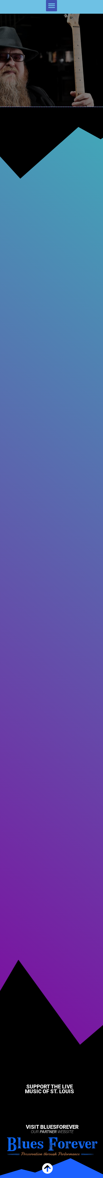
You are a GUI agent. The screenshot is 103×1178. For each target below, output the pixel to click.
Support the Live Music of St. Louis (49, 1089)
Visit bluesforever (52, 1127)
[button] (51, 5)
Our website (52, 1131)
